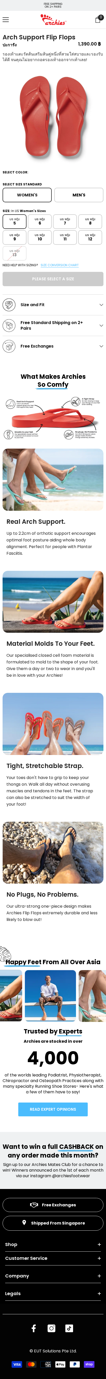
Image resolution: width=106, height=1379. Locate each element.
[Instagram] (51, 1328)
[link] (53, 479)
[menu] (6, 20)
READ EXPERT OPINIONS (53, 1109)
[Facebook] (34, 1328)
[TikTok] (69, 1328)
